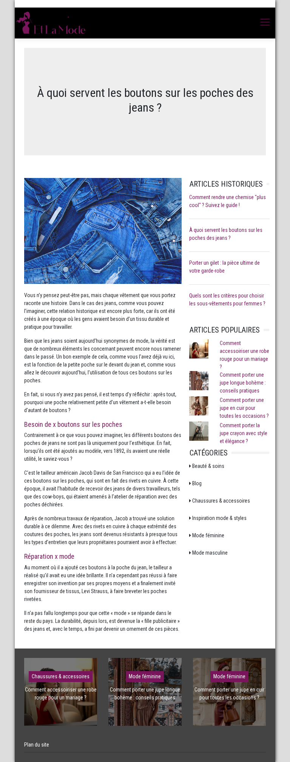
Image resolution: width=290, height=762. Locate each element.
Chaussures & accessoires (60, 676)
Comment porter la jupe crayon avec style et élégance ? (243, 433)
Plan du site (36, 745)
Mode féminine (145, 676)
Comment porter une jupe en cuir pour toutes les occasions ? (244, 408)
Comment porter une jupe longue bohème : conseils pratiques (243, 383)
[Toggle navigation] (264, 23)
